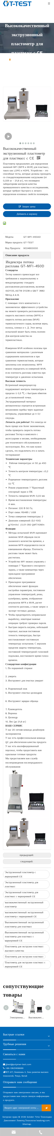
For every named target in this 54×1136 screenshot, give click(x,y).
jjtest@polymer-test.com (18, 1064)
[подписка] (46, 1107)
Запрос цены (28, 206)
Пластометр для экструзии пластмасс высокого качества (24, 948)
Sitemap (26, 1124)
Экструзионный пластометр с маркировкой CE (20, 874)
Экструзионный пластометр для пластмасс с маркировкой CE (21, 894)
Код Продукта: (12, 248)
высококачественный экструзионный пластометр (24, 904)
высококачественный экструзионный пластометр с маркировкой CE (24, 914)
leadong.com (43, 1120)
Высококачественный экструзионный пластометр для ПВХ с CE (36, 1017)
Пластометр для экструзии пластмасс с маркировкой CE (25, 964)
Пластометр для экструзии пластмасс (24, 956)
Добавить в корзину (27, 214)
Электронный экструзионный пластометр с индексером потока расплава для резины (18, 1017)
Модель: (9, 236)
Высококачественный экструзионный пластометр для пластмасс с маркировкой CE (24, 936)
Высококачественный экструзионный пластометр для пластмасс (24, 924)
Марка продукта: (14, 242)
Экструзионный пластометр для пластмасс (21, 884)
